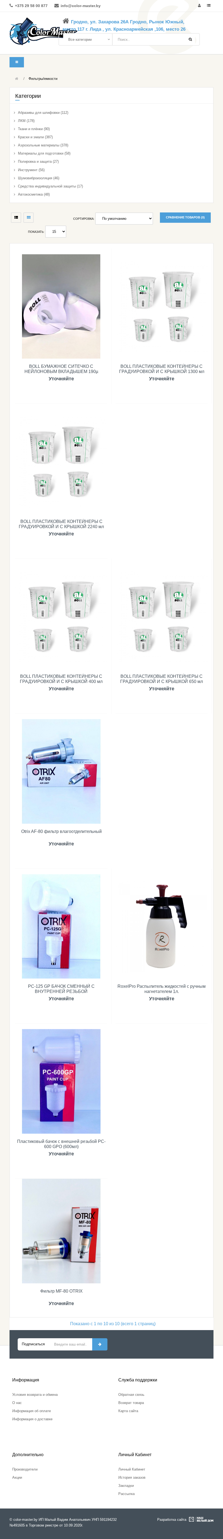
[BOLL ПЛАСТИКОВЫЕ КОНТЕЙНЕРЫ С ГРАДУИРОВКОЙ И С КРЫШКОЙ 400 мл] (61, 616)
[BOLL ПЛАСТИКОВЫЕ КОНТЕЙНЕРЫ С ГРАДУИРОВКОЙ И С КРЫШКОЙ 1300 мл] (161, 306)
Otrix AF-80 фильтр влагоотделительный (61, 831)
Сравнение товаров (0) (185, 217)
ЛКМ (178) (26, 121)
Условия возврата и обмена (35, 1395)
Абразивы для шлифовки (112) (43, 113)
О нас (17, 1403)
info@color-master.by (81, 6)
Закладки (126, 1486)
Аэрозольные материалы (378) (43, 145)
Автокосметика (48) (34, 194)
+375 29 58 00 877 (31, 6)
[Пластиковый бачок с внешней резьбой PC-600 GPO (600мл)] (61, 1081)
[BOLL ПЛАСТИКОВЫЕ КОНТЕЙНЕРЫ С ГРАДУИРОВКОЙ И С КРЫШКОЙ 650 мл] (161, 616)
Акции (17, 1477)
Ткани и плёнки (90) (34, 129)
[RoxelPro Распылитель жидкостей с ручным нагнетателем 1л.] (161, 926)
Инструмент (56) (31, 170)
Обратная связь (131, 1395)
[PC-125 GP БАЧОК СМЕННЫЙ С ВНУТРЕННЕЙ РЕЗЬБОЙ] (61, 926)
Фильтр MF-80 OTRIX (61, 1291)
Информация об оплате (31, 1411)
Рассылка (126, 1494)
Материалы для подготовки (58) (44, 153)
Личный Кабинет (131, 1469)
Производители (25, 1469)
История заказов (131, 1477)
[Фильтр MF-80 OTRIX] (61, 1231)
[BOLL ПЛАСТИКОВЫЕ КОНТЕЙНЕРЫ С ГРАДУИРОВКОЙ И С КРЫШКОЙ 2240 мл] (61, 461)
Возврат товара (131, 1403)
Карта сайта (128, 1411)
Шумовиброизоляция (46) (38, 178)
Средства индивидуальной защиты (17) (50, 186)
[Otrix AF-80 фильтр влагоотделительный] (61, 771)
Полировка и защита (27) (38, 161)
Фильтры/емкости (43, 79)
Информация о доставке (32, 1419)
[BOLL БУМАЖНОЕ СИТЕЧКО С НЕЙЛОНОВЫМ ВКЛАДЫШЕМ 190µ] (61, 306)
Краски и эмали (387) (35, 137)
